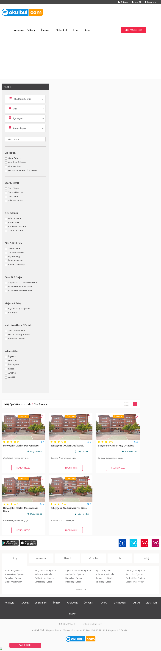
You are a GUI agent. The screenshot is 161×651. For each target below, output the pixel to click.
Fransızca (12, 360)
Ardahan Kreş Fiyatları (105, 574)
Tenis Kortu (13, 196)
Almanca (12, 372)
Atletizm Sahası (15, 200)
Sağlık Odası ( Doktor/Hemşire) (22, 282)
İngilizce (12, 356)
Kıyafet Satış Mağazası (19, 308)
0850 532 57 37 (68, 623)
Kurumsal (25, 602)
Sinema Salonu (15, 230)
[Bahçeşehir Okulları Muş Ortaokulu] (118, 438)
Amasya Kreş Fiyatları (14, 574)
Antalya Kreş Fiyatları (74, 574)
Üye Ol (138, 2)
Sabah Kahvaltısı (16, 252)
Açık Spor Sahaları (17, 162)
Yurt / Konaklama (16, 330)
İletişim (56, 602)
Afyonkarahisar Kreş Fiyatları (78, 570)
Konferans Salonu (17, 226)
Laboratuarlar (15, 218)
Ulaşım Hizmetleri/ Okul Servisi (22, 170)
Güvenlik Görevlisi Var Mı (20, 290)
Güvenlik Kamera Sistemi (20, 286)
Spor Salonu (14, 188)
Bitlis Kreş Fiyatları (73, 581)
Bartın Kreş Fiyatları (74, 578)
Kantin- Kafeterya (16, 264)
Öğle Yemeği (14, 256)
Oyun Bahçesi (15, 158)
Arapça (11, 376)
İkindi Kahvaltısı (15, 260)
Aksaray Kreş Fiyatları (135, 570)
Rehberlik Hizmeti (16, 338)
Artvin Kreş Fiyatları (134, 574)
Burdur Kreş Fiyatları (135, 581)
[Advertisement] (80, 57)
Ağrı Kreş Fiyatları (103, 570)
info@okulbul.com (92, 623)
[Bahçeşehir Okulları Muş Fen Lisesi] (70, 501)
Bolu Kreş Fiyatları (103, 581)
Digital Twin (152, 602)
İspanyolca (13, 364)
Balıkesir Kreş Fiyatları (44, 578)
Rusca (11, 368)
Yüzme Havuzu (15, 192)
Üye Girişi (88, 602)
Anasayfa (9, 602)
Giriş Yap (124, 2)
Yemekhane (14, 248)
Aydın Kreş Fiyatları (13, 578)
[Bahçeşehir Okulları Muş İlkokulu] (70, 438)
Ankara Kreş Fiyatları (44, 574)
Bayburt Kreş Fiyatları (135, 578)
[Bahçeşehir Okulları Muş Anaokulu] (23, 438)
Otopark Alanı (14, 166)
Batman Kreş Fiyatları (105, 578)
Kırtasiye (12, 312)
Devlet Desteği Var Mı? (19, 334)
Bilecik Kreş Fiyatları (13, 581)
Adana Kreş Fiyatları (13, 570)
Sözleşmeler (41, 602)
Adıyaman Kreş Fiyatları (45, 570)
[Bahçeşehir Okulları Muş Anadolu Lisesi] (23, 501)
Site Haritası (120, 602)
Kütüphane (13, 222)
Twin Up (136, 602)
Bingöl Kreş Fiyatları (44, 581)
